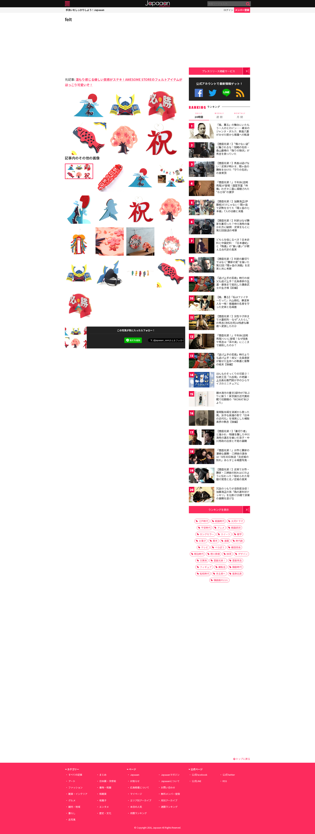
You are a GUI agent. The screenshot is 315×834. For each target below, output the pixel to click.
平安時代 (206, 527)
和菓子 (102, 800)
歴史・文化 (105, 813)
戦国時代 (219, 521)
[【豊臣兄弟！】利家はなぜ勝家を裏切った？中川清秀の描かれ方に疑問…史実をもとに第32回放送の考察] (201, 227)
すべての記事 (75, 774)
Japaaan (157, 4)
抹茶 (229, 554)
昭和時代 (204, 573)
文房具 (203, 560)
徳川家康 (215, 554)
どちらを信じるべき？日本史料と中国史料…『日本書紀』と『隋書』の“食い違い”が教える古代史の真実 (233, 244)
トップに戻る (242, 759)
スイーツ (225, 534)
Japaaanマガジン (170, 774)
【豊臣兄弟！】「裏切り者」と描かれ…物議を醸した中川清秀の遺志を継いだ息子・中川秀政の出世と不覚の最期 (233, 436)
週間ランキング (169, 806)
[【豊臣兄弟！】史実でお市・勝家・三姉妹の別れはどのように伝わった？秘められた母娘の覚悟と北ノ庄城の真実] (201, 476)
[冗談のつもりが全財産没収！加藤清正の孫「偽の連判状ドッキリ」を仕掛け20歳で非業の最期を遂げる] (201, 495)
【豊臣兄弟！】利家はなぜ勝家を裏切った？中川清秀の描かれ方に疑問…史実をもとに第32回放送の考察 (233, 225)
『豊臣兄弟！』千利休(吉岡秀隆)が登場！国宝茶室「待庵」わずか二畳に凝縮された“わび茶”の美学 (232, 187)
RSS (240, 93)
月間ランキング (138, 813)
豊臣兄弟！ (219, 560)
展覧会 (221, 567)
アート (71, 781)
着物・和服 (105, 787)
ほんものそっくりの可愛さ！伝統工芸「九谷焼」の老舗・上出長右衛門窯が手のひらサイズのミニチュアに (232, 378)
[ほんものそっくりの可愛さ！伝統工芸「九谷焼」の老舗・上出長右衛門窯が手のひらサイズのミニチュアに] (201, 380)
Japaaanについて (170, 781)
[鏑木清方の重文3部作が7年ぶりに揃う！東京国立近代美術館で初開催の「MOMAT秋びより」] (201, 399)
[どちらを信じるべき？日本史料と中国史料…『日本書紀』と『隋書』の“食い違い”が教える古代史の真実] (201, 246)
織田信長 (236, 547)
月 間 (240, 115)
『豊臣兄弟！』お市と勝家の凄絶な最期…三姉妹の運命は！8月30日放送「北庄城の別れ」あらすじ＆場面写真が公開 (232, 456)
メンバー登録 (242, 10)
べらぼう (219, 547)
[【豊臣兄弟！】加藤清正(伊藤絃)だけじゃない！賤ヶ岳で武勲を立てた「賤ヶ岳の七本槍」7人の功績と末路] (201, 208)
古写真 (71, 819)
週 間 (219, 115)
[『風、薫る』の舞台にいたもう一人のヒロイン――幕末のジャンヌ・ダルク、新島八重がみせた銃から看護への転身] (201, 131)
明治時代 (199, 554)
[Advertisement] (95, 49)
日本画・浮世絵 (107, 781)
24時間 (199, 115)
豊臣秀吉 (237, 560)
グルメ (71, 800)
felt (68, 19)
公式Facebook (198, 93)
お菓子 (202, 540)
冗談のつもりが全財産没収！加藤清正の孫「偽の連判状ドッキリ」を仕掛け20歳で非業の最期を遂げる (233, 493)
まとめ (102, 774)
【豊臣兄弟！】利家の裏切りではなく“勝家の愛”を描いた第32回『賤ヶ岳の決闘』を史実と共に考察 (233, 263)
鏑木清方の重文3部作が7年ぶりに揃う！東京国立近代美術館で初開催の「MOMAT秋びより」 (233, 397)
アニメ (220, 527)
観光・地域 (74, 806)
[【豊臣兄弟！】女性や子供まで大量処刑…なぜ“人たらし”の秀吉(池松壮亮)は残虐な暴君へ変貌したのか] (201, 323)
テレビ (204, 547)
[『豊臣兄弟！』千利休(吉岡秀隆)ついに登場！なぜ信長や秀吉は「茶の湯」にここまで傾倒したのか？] (201, 342)
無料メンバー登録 (170, 794)
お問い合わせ (168, 787)
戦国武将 (236, 527)
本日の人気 (136, 806)
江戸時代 (203, 521)
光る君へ (220, 573)
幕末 (215, 540)
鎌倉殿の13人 (221, 580)
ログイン (228, 10)
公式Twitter (212, 93)
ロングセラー (207, 534)
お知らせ (135, 781)
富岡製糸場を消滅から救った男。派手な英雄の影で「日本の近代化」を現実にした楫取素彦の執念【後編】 (232, 417)
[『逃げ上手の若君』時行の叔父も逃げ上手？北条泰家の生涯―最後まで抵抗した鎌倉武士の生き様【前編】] (201, 284)
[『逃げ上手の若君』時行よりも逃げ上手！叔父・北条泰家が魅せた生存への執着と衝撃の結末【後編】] (201, 361)
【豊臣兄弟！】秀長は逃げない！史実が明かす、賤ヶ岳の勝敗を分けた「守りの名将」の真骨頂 (232, 168)
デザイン (243, 554)
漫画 (226, 540)
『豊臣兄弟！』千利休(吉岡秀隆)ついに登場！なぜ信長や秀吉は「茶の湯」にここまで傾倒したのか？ (232, 340)
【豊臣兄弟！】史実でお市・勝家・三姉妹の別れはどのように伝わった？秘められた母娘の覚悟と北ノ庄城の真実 (232, 474)
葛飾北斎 (237, 573)
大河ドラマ (237, 521)
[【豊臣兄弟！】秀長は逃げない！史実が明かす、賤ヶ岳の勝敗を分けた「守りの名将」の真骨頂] (201, 169)
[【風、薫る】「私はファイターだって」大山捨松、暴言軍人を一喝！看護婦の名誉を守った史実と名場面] (201, 303)
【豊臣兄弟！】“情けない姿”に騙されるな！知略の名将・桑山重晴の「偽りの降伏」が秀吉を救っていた (232, 149)
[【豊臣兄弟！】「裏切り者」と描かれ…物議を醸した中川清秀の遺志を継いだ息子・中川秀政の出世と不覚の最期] (201, 437)
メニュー (67, 3)
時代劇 (239, 540)
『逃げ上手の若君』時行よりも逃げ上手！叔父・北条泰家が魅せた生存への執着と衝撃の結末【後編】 (232, 359)
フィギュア (206, 567)
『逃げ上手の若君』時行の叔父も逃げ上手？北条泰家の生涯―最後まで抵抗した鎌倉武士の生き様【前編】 (232, 283)
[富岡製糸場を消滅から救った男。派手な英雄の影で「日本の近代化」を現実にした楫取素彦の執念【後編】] (201, 418)
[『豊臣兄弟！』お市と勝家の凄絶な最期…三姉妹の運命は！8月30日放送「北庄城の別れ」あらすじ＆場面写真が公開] (201, 457)
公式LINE (226, 93)
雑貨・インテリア (77, 794)
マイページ (136, 794)
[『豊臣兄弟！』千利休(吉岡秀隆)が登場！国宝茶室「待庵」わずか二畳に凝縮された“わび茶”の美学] (201, 189)
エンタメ (104, 806)
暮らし (71, 813)
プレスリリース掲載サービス (218, 71)
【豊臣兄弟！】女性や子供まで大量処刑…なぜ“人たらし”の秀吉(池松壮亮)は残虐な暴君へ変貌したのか (233, 321)
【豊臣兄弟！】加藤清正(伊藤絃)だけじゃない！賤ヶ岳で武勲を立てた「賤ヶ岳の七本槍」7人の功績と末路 (232, 206)
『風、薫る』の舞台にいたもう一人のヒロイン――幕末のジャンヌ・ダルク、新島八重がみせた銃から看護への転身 (233, 129)
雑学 (239, 534)
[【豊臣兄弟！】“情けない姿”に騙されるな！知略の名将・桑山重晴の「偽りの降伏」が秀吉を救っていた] (201, 150)
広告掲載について (139, 787)
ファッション (75, 787)
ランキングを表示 (218, 509)
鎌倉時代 (237, 567)
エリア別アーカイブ (140, 800)
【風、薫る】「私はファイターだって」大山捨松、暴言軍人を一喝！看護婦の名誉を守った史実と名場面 (232, 302)
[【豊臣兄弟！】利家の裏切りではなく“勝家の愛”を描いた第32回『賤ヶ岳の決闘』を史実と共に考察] (201, 265)
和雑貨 (102, 794)
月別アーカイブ (169, 800)
